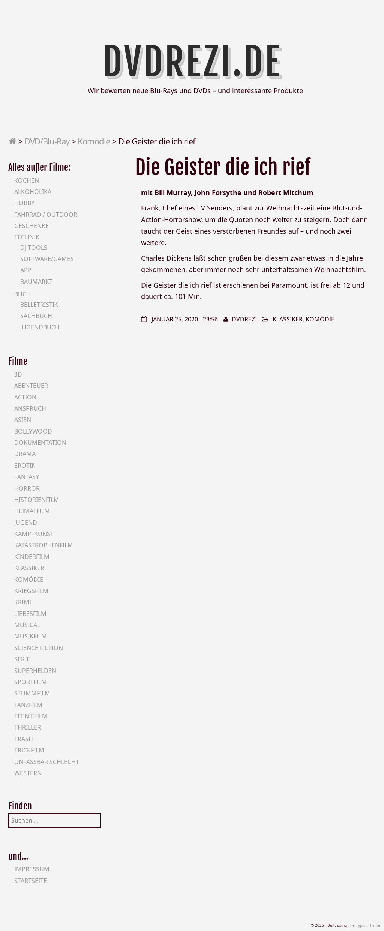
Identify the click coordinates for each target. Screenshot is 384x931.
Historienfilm (36, 500)
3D (18, 374)
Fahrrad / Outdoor (45, 214)
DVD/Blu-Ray (46, 141)
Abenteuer (31, 385)
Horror (27, 488)
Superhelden (35, 671)
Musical (27, 625)
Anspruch (30, 408)
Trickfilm (29, 750)
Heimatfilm (32, 511)
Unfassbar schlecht (46, 762)
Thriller (27, 727)
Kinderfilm (32, 557)
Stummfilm (32, 693)
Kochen (26, 180)
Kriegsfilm (31, 591)
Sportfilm (30, 682)
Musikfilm (30, 636)
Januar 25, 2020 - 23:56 (185, 319)
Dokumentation (40, 442)
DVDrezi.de (192, 62)
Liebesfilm (30, 614)
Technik (26, 237)
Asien (22, 420)
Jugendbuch (40, 327)
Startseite (30, 881)
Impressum (32, 869)
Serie (22, 659)
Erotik (24, 465)
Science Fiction (38, 648)
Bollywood (33, 431)
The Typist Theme (364, 925)
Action (25, 397)
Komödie (94, 141)
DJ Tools (33, 247)
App (26, 270)
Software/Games (47, 259)
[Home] (12, 141)
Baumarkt (36, 282)
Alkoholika (32, 192)
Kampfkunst (34, 534)
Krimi (22, 602)
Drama (25, 454)
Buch (22, 294)
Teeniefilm (31, 716)
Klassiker (288, 319)
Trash (23, 739)
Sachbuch (36, 316)
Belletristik (39, 304)
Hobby (24, 203)
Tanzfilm (28, 705)
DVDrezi (244, 319)
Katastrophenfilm (43, 545)
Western (28, 773)
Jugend (25, 522)
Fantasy (26, 477)
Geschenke (31, 226)
